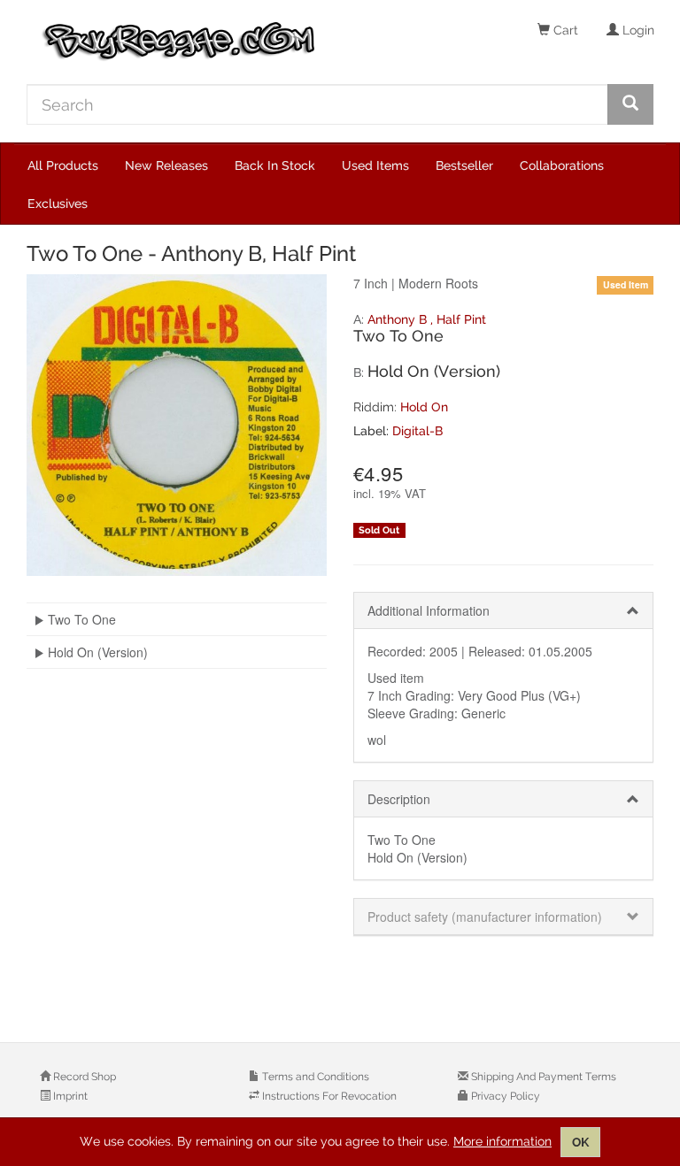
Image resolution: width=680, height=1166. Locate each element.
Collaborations (562, 165)
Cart (564, 30)
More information (502, 1141)
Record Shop (83, 1076)
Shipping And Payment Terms (542, 1076)
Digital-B (417, 431)
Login (636, 30)
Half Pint (461, 319)
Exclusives (57, 203)
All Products (62, 165)
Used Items (375, 165)
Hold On (424, 407)
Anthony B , (402, 319)
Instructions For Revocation (328, 1096)
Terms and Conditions (314, 1076)
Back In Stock (275, 165)
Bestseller (464, 165)
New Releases (166, 165)
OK (580, 1142)
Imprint (69, 1096)
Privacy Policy (504, 1096)
